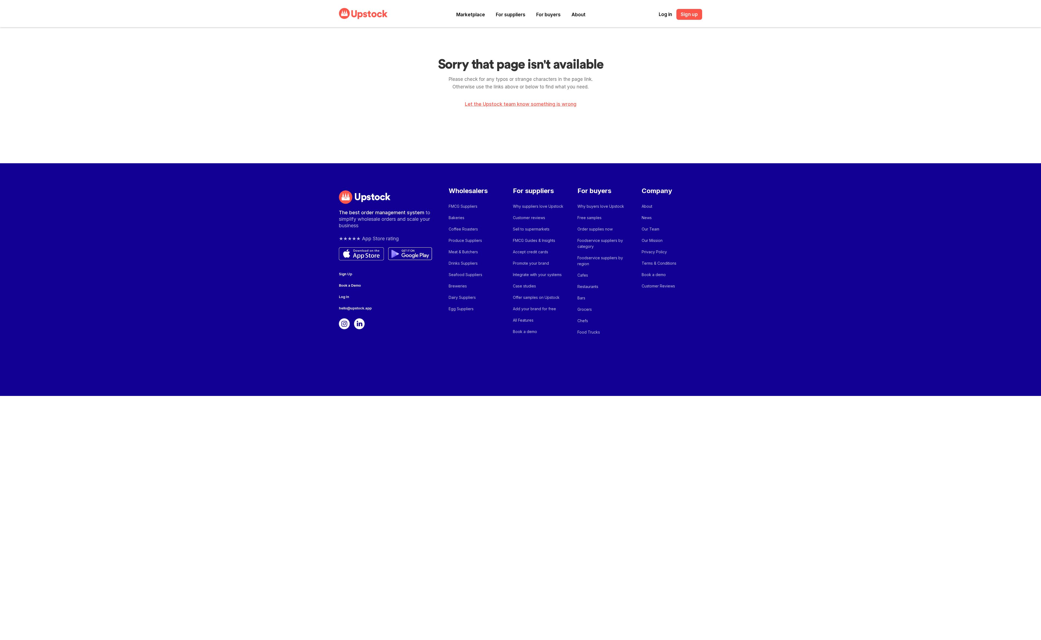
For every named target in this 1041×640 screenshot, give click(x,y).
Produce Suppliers (465, 240)
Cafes (582, 275)
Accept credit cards (530, 251)
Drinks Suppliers (463, 263)
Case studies (524, 286)
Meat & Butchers (463, 251)
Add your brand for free (534, 308)
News (647, 217)
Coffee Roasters (463, 229)
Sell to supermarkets (531, 229)
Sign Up (345, 274)
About (578, 14)
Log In (344, 297)
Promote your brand (531, 263)
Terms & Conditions (659, 263)
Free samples (589, 217)
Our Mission (652, 240)
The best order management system (382, 212)
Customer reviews (529, 217)
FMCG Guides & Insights (534, 240)
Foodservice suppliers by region (600, 260)
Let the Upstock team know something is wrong (520, 104)
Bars (581, 298)
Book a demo (525, 331)
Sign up (689, 14)
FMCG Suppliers (463, 206)
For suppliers (510, 14)
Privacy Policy (654, 251)
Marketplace (470, 14)
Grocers (584, 309)
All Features (523, 320)
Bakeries (456, 217)
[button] (470, 15)
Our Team (650, 229)
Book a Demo (350, 285)
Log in (665, 14)
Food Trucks (588, 332)
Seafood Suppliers (465, 274)
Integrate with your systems (537, 274)
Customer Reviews (658, 286)
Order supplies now (595, 229)
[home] (363, 13)
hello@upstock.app (355, 308)
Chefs (582, 320)
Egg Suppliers (461, 308)
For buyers (548, 14)
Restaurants (587, 286)
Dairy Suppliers (462, 297)
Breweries (458, 286)
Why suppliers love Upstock (538, 206)
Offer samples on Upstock (536, 297)
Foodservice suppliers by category (600, 243)
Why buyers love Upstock (600, 206)
